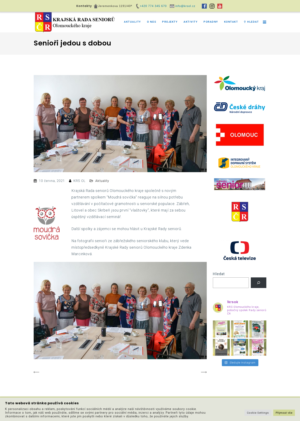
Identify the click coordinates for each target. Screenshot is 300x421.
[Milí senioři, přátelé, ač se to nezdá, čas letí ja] (221, 329)
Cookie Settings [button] (258, 412)
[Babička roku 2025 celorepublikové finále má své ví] (258, 347)
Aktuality (132, 21)
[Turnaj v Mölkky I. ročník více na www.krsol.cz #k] (239, 329)
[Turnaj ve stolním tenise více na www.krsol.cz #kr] (258, 329)
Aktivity (190, 21)
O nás (151, 21)
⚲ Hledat (251, 21)
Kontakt (231, 21)
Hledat (219, 274)
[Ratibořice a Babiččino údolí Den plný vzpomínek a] (239, 347)
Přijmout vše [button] (284, 412)
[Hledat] (258, 282)
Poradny (210, 21)
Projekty (170, 21)
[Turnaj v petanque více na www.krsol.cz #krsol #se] (221, 347)
